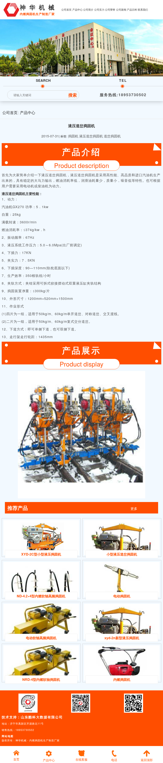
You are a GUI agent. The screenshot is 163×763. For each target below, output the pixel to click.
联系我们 (143, 9)
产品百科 (132, 9)
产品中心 (77, 9)
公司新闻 (121, 9)
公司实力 (99, 9)
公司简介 (88, 9)
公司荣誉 (110, 9)
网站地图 (8, 736)
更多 (134, 508)
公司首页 (66, 9)
